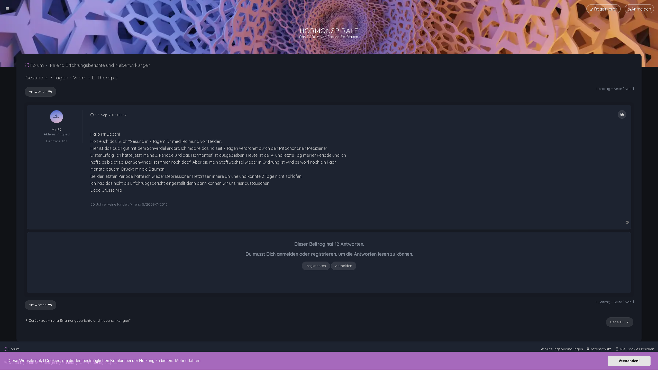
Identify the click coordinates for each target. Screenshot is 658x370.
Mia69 (56, 130)
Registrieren (316, 265)
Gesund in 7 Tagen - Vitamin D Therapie (71, 77)
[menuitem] (639, 8)
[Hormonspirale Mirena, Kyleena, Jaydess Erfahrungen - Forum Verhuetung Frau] (329, 33)
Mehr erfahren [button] (187, 360)
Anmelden (343, 265)
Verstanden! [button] (629, 361)
